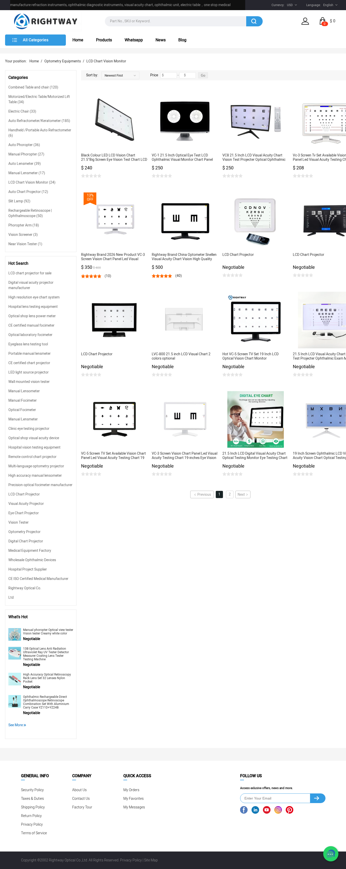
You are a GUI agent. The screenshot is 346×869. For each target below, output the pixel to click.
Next (241, 494)
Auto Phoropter (24, 145)
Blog (182, 40)
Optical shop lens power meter (32, 316)
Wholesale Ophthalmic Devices (32, 560)
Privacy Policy (32, 824)
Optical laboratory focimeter (30, 335)
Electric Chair (22, 111)
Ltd (11, 597)
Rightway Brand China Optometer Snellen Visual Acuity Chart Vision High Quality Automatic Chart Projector (184, 257)
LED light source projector (28, 372)
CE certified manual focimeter (31, 325)
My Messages (134, 807)
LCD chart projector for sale (29, 273)
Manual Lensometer (24, 391)
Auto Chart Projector (28, 191)
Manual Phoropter (26, 154)
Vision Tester (18, 522)
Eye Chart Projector (23, 513)
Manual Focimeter (22, 400)
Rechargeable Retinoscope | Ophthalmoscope (30, 213)
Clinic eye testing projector (28, 428)
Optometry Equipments (62, 61)
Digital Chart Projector (25, 541)
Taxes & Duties (32, 798)
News (161, 40)
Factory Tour (82, 807)
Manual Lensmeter (26, 173)
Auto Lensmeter (24, 163)
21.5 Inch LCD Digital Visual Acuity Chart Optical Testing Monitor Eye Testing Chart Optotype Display (254, 455)
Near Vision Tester (25, 244)
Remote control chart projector (32, 456)
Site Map (151, 860)
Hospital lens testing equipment (33, 306)
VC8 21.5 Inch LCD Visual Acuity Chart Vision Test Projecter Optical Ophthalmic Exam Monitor (253, 157)
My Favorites (133, 798)
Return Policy (31, 816)
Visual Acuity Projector (26, 503)
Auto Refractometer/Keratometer (39, 120)
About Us (79, 790)
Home (77, 40)
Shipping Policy (33, 807)
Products (104, 40)
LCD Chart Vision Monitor (106, 61)
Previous (204, 494)
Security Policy (32, 790)
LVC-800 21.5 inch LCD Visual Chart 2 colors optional (181, 356)
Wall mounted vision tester (29, 381)
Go (203, 75)
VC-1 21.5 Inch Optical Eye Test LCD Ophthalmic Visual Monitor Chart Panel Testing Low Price (182, 157)
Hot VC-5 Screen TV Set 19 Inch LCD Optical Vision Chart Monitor (250, 356)
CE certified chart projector (29, 363)
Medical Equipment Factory (29, 550)
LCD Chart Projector (24, 494)
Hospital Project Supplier (27, 569)
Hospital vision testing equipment (34, 447)
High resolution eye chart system (34, 297)
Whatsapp (134, 40)
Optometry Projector (24, 532)
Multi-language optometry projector (36, 466)
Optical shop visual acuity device (33, 438)
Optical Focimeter (22, 410)
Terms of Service (34, 833)
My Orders (131, 790)
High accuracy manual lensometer (35, 475)
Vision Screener (23, 234)
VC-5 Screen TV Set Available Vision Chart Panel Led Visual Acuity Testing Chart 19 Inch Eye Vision (113, 455)
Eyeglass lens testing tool (28, 344)
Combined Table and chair (33, 87)
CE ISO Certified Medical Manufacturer (38, 578)
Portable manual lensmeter (29, 353)
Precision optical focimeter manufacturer (40, 485)
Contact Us (81, 798)
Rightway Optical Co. (24, 588)
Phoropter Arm (23, 225)
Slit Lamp (19, 201)
